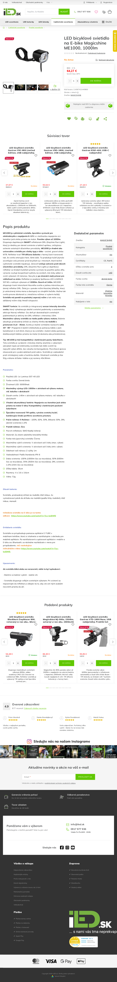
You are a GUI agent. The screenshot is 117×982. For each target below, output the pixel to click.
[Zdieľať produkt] (105, 118)
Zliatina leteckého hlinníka (108, 293)
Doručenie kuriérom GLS (80, 870)
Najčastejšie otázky (21, 874)
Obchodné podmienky (34, 2)
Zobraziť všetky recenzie (35, 708)
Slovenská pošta (77, 874)
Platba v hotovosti (22, 927)
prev (4, 173)
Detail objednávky (20, 883)
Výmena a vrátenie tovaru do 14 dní (27, 887)
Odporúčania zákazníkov (23, 870)
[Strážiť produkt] (98, 118)
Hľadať (64, 12)
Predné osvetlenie (107, 247)
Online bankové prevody (25, 932)
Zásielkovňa (75, 883)
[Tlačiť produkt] (83, 118)
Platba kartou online (23, 919)
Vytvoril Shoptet (60, 976)
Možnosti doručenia (106, 60)
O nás (5, 2)
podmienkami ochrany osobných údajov (60, 783)
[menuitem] (12, 21)
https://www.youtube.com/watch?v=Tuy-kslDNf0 (33, 516)
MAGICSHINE (76, 95)
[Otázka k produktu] (90, 118)
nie (111, 254)
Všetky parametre (93, 308)
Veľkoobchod (17, 2)
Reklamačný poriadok (22, 892)
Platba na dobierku (23, 923)
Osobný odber (76, 887)
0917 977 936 (83, 12)
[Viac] (107, 21)
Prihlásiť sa (85, 777)
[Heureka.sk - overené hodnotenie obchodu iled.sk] (83, 941)
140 (110, 273)
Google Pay (20, 940)
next (112, 173)
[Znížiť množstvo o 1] (70, 81)
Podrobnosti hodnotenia (96, 53)
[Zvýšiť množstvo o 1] (77, 81)
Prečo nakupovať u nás (22, 879)
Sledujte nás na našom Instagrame (62, 741)
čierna (109, 285)
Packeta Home (76, 879)
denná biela (107, 279)
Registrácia (107, 2)
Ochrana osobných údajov (23, 896)
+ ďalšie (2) (55, 89)
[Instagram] (67, 847)
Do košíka (95, 81)
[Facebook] (62, 847)
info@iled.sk (77, 824)
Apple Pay (19, 936)
